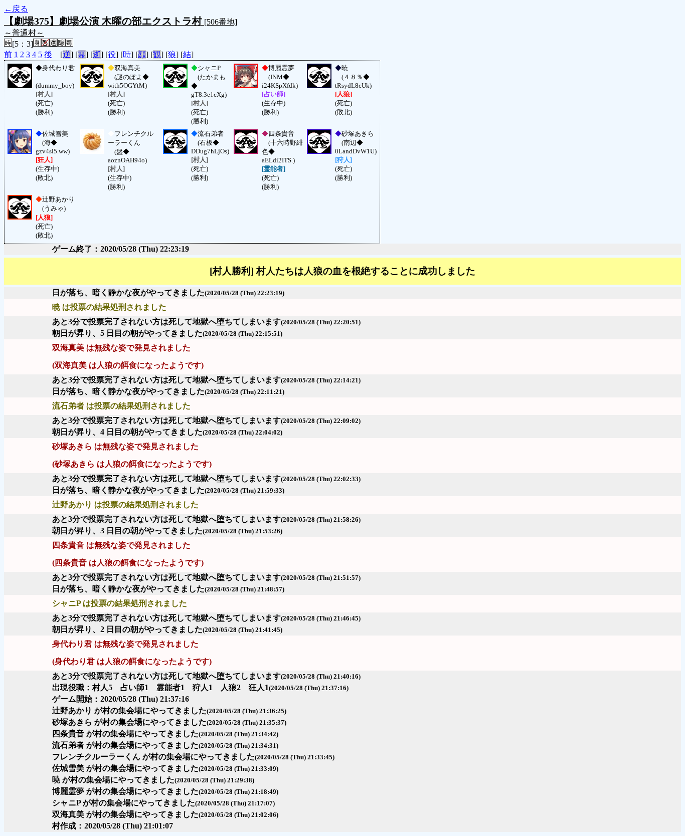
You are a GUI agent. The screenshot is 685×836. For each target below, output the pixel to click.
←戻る (16, 9)
